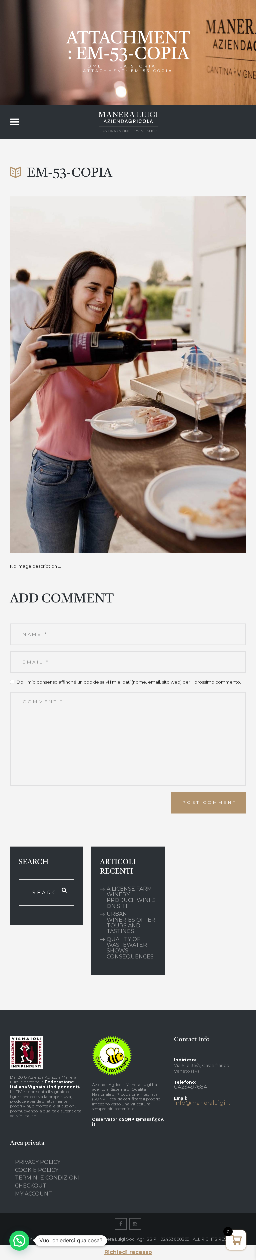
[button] (19, 1241)
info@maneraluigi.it (202, 1103)
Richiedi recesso (128, 1252)
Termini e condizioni (47, 1178)
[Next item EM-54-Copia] (187, 374)
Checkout (30, 1186)
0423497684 (190, 1087)
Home (92, 65)
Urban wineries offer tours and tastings (131, 922)
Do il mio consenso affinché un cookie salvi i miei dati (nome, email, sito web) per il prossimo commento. (129, 682)
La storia (138, 65)
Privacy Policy (37, 1162)
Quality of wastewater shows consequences (130, 948)
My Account (33, 1194)
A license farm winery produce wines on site (131, 897)
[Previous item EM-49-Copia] (69, 374)
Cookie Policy (36, 1170)
